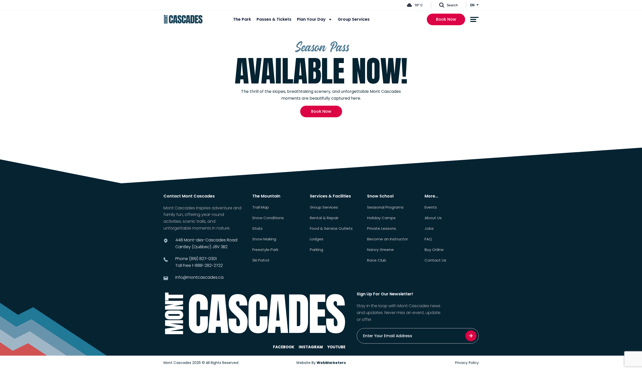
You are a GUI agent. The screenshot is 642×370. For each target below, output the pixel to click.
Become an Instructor (387, 239)
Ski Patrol (260, 260)
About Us (433, 217)
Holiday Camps (381, 217)
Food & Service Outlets (331, 228)
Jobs (429, 228)
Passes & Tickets (274, 19)
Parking (316, 249)
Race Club (376, 260)
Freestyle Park (265, 249)
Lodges (316, 239)
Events (431, 207)
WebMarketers (331, 362)
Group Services (354, 19)
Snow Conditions (268, 217)
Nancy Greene (380, 249)
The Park (242, 19)
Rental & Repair (324, 217)
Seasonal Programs (385, 207)
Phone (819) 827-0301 (196, 259)
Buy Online (434, 249)
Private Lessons (381, 228)
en (472, 5)
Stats (257, 228)
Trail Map (260, 207)
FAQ (428, 239)
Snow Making (264, 239)
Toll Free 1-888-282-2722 (199, 265)
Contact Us (435, 260)
